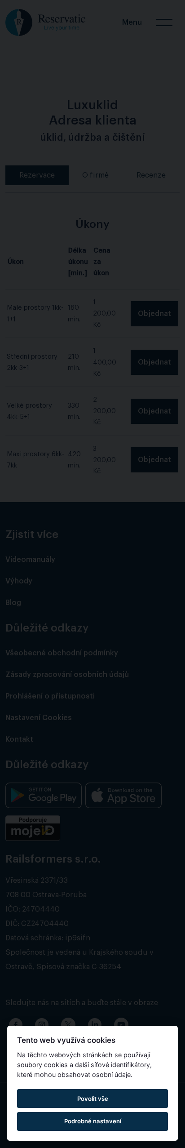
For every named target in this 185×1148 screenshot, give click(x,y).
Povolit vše (92, 1098)
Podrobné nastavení (92, 1121)
